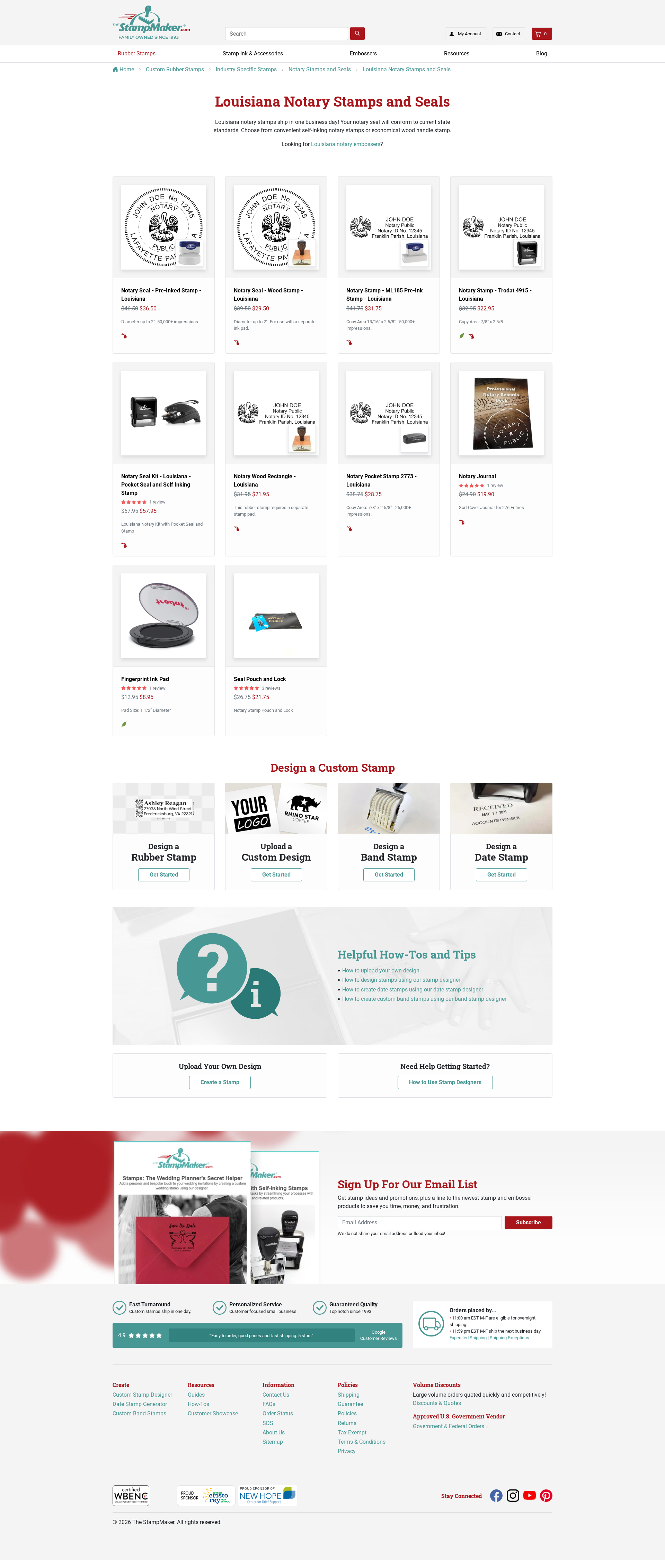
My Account (469, 33)
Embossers (363, 53)
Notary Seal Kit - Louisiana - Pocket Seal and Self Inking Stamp (156, 484)
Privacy (347, 1451)
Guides (196, 1395)
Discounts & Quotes (437, 1403)
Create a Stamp (220, 1082)
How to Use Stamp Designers (445, 1082)
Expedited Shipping (468, 1338)
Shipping (349, 1395)
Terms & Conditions (361, 1442)
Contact (512, 33)
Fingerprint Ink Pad (145, 679)
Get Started (164, 874)
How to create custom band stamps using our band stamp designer (424, 999)
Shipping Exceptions (509, 1338)
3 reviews (271, 688)
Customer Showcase (213, 1414)
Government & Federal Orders (449, 1426)
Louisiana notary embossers (345, 144)
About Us (274, 1432)
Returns (347, 1423)
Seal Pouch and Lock (260, 679)
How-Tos (198, 1404)
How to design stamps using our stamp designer (401, 980)
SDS (268, 1423)
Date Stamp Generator (140, 1404)
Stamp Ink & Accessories (253, 53)
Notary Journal (477, 476)
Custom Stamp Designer (142, 1395)
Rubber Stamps (137, 53)
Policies (347, 1414)
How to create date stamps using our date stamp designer (412, 989)
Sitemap (273, 1442)
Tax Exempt (352, 1432)
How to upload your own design (380, 970)
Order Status (278, 1414)
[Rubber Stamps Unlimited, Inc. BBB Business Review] (164, 1495)
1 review (157, 502)
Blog (541, 53)
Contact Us (276, 1395)
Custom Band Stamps (139, 1414)
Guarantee (350, 1404)
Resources (456, 53)
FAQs (269, 1404)
